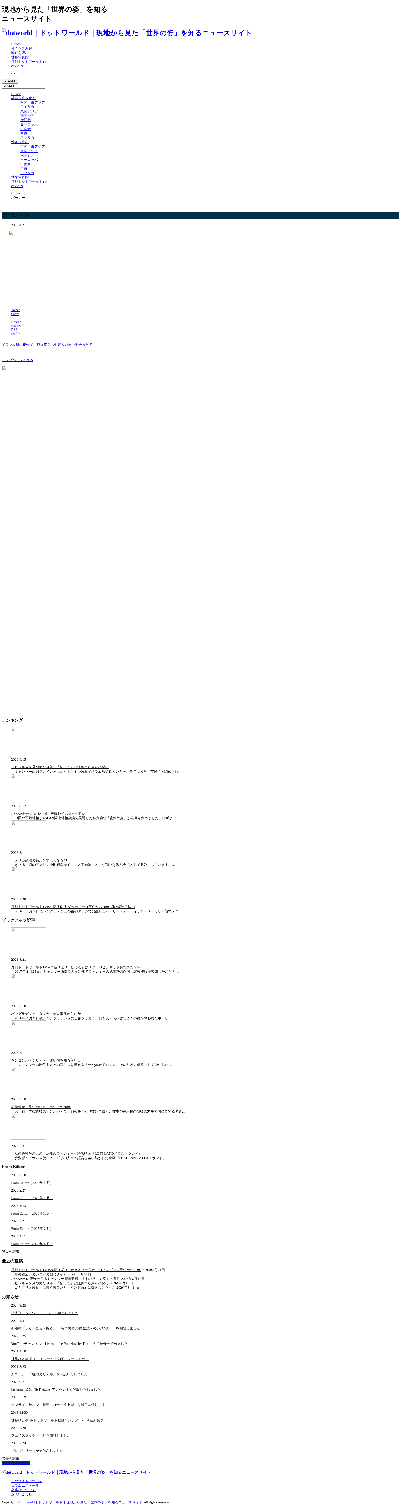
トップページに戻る (17, 360)
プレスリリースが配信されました (37, 1451)
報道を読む (20, 53)
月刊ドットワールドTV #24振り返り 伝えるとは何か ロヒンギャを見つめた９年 (76, 967)
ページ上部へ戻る (16, 1463)
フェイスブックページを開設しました (40, 1435)
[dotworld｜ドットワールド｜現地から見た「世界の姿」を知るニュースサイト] (127, 33)
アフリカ (27, 138)
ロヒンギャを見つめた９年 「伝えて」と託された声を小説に (60, 767)
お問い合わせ (21, 1494)
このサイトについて (26, 1481)
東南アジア (29, 111)
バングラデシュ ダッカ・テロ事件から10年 (46, 1014)
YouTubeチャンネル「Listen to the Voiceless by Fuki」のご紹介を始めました (69, 1343)
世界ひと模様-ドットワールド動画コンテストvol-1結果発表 (57, 1420)
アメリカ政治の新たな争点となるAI (39, 860)
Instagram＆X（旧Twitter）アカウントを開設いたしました (56, 1389)
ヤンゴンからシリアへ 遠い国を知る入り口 (46, 1060)
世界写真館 (20, 57)
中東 (23, 133)
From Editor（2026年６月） (32, 1183)
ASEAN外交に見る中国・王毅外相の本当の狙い (48, 814)
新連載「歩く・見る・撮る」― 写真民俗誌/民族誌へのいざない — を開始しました (75, 1328)
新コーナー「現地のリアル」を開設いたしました (49, 1374)
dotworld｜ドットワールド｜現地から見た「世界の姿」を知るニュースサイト (82, 1502)
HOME (16, 44)
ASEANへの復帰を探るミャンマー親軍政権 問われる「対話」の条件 (65, 1279)
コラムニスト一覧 (25, 1485)
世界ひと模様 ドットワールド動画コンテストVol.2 (50, 1359)
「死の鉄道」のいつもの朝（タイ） (39, 1274)
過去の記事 (10, 1252)
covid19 (17, 66)
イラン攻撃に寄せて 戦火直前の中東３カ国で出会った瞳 (47, 345)
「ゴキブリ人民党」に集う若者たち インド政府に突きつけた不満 (63, 1287)
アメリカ (27, 107)
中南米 (25, 129)
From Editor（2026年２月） (32, 1198)
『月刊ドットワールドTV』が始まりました (44, 1313)
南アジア (27, 116)
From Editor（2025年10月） (32, 1213)
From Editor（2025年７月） (32, 1229)
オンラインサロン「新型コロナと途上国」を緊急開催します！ (60, 1405)
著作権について (23, 1490)
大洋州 (25, 120)
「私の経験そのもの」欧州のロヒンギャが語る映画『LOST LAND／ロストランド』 (76, 1153)
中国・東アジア (32, 102)
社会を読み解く (23, 48)
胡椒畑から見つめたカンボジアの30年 (41, 1107)
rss (13, 73)
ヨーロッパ (29, 124)
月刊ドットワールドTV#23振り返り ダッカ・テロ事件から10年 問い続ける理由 (73, 907)
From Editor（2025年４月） (32, 1244)
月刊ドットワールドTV (29, 62)
